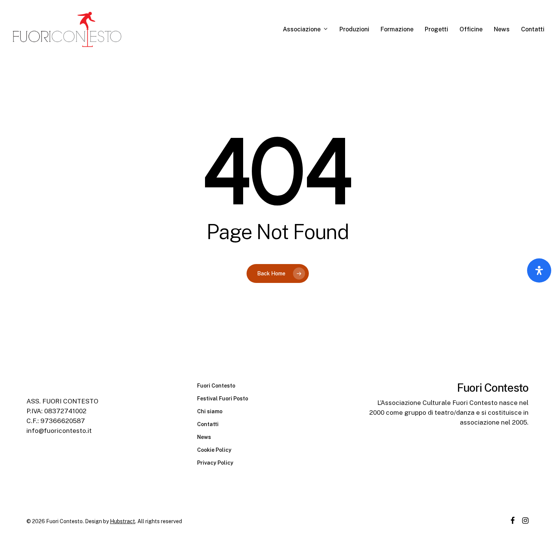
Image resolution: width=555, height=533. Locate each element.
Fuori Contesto (216, 386)
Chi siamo (209, 411)
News (204, 437)
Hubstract (122, 521)
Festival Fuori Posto (222, 399)
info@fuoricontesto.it (59, 430)
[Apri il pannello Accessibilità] (539, 270)
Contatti (208, 424)
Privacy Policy (215, 463)
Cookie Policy (214, 450)
